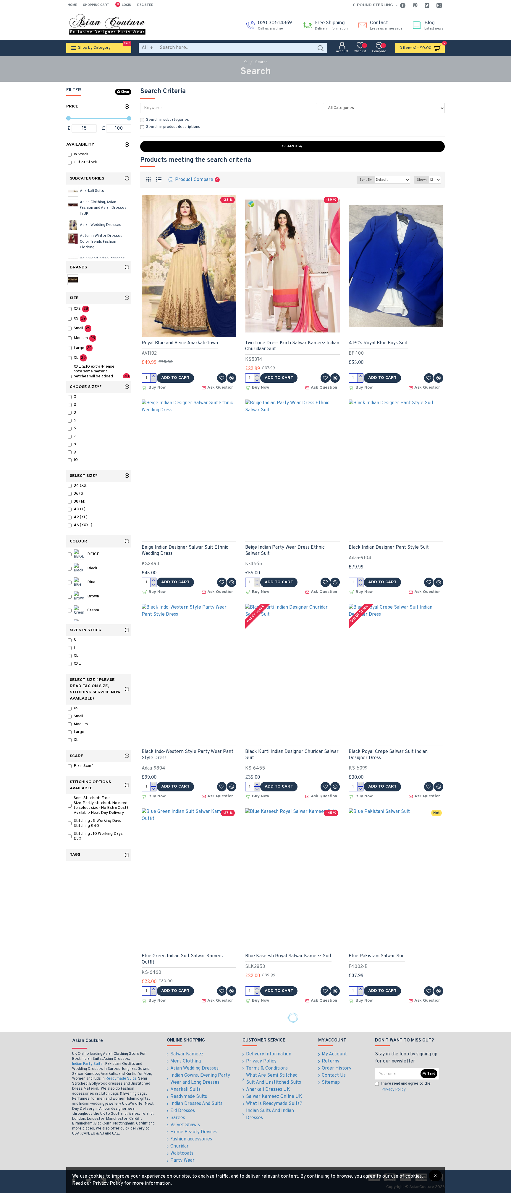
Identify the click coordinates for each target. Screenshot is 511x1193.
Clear (125, 92)
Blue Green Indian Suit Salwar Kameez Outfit (183, 959)
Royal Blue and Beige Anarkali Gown (180, 343)
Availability (80, 144)
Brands (78, 267)
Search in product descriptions (173, 127)
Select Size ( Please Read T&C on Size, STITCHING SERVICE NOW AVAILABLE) (95, 689)
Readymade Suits (121, 1078)
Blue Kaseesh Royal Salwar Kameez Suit (288, 956)
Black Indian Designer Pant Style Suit (389, 547)
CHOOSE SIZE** (86, 386)
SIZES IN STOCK (85, 630)
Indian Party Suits (87, 1064)
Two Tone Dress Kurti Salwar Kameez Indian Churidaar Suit (292, 346)
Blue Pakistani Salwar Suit (377, 956)
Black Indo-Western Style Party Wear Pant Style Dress (187, 755)
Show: (421, 179)
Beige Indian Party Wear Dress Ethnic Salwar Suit (285, 551)
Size (74, 298)
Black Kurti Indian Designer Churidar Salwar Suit (292, 755)
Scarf (76, 756)
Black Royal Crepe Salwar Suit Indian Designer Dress (388, 755)
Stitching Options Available (90, 785)
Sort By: (366, 179)
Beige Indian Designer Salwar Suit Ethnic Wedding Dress (185, 551)
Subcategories (87, 178)
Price (72, 106)
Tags (75, 854)
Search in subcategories (167, 120)
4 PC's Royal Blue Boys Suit (378, 343)
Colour (78, 541)
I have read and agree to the (406, 1086)
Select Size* (84, 475)
